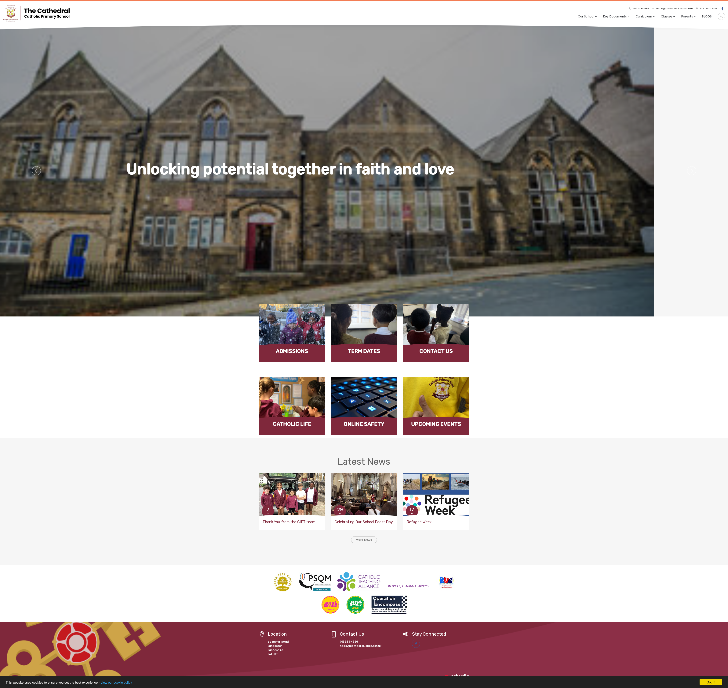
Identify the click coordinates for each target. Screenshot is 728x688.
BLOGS (707, 16)
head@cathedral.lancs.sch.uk (674, 8)
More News (364, 540)
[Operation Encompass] (389, 605)
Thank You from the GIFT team (289, 522)
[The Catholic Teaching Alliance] (383, 582)
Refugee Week (419, 522)
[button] (36, 170)
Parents (687, 16)
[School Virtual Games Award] (355, 605)
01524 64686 (641, 8)
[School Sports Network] (445, 582)
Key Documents (615, 16)
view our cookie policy (116, 682)
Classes (666, 16)
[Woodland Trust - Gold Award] (283, 582)
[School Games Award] (330, 605)
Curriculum (644, 16)
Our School (586, 16)
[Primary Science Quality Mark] (315, 582)
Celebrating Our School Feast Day (364, 522)
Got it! (711, 682)
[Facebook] (722, 9)
